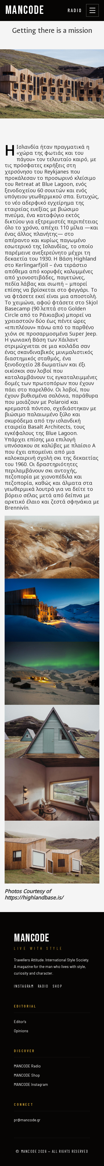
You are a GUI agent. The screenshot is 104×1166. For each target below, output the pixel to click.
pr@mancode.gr (27, 1120)
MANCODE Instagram (31, 1084)
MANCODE (24, 10)
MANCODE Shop (27, 1075)
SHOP (57, 986)
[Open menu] (92, 10)
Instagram (24, 986)
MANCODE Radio (27, 1066)
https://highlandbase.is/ (34, 897)
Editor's (20, 1021)
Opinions (21, 1031)
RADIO (75, 10)
